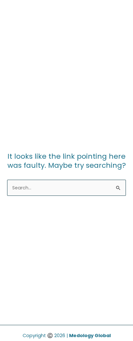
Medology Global (90, 335)
